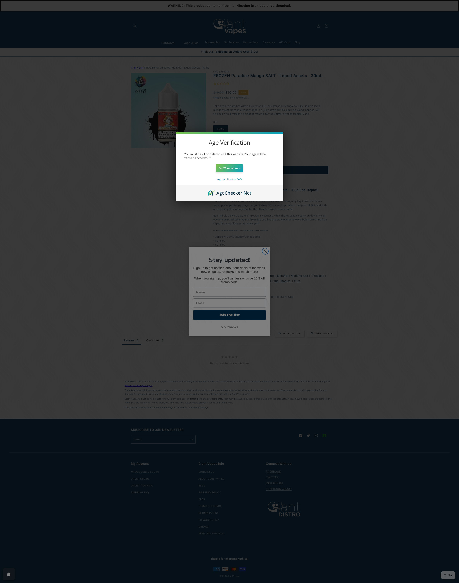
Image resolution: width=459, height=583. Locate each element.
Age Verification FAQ (229, 179)
